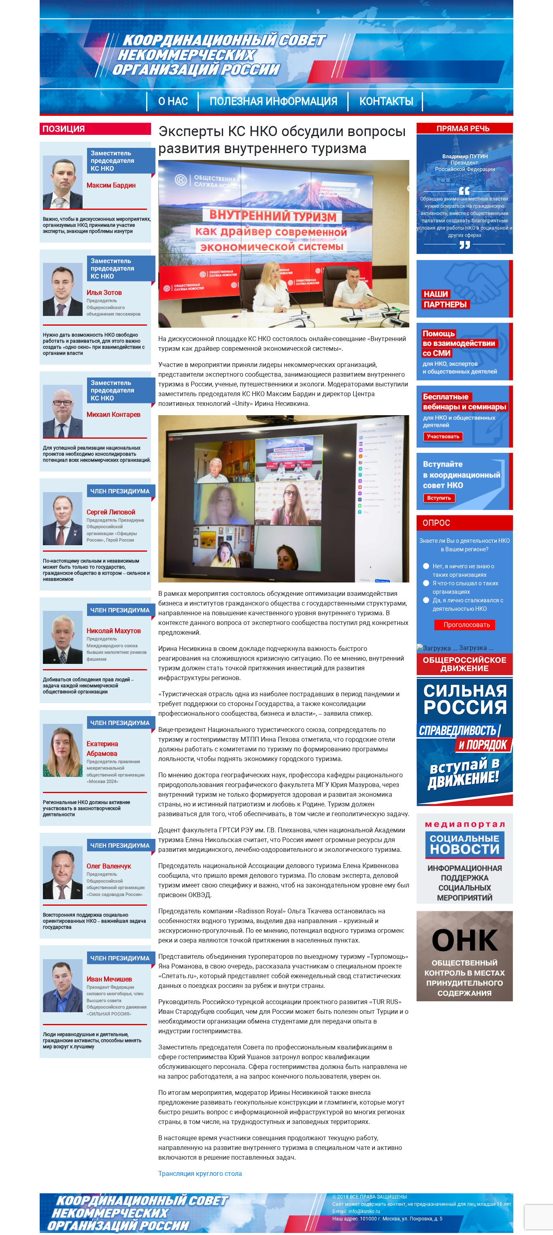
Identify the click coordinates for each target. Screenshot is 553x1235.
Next (519, 189)
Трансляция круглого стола (200, 1173)
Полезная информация (274, 101)
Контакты (386, 101)
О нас (173, 101)
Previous (410, 189)
